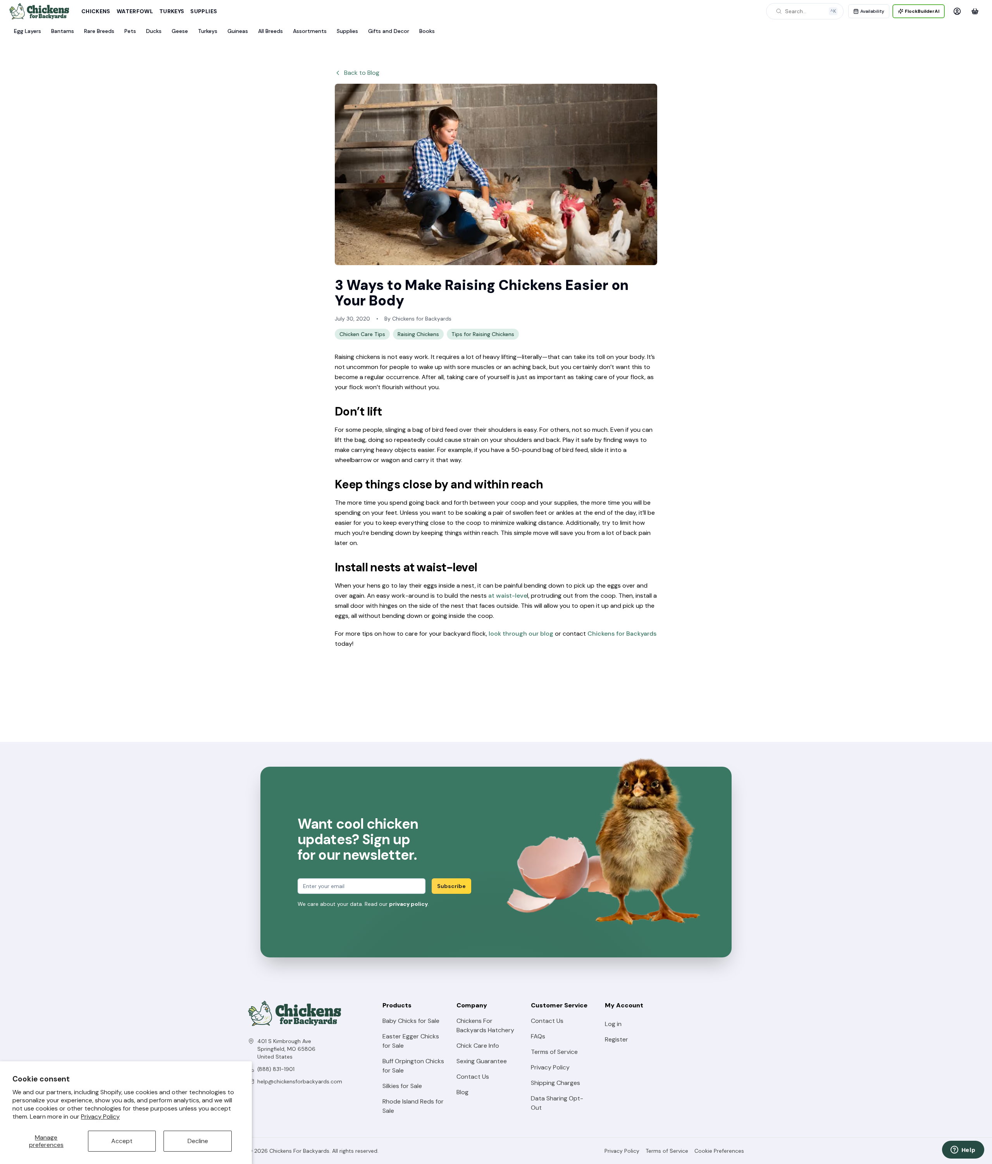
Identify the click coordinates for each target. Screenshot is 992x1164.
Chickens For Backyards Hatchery (485, 1025)
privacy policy (408, 903)
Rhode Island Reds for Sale (413, 1106)
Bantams (62, 31)
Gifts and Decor (388, 31)
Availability (872, 11)
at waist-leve (507, 595)
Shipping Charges (555, 1083)
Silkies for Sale (402, 1086)
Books (427, 31)
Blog (462, 1092)
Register (616, 1039)
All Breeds (270, 31)
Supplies (203, 11)
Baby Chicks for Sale (410, 1021)
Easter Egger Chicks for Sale (410, 1041)
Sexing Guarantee (481, 1061)
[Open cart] (975, 11)
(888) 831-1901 (275, 1069)
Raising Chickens (418, 334)
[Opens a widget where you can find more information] (963, 1150)
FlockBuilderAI (922, 11)
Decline (198, 1141)
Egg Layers (27, 31)
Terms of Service (554, 1052)
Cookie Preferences (719, 1150)
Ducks (154, 31)
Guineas (237, 31)
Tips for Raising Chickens (482, 334)
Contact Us (472, 1077)
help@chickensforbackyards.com (299, 1081)
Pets (130, 31)
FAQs (538, 1036)
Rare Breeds (99, 31)
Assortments (310, 31)
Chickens (95, 11)
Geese (180, 31)
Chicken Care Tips (362, 334)
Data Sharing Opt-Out (557, 1103)
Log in (613, 1024)
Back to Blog (361, 73)
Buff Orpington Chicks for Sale (413, 1065)
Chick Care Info (477, 1046)
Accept (122, 1141)
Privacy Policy (100, 1116)
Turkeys (171, 11)
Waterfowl (135, 11)
